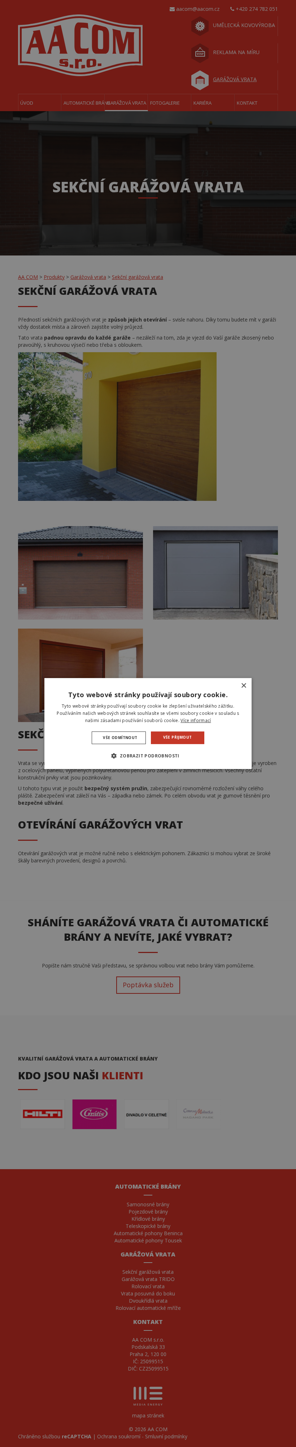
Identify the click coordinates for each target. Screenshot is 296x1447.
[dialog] (148, 723)
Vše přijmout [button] (177, 737)
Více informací (195, 720)
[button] (148, 755)
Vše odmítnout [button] (120, 737)
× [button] (243, 685)
